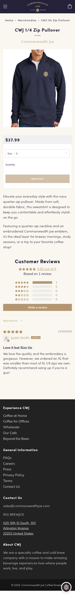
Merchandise (27, 20)
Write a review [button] (37, 307)
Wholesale (11, 427)
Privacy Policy (13, 475)
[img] (12, 332)
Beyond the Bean (16, 439)
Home (9, 20)
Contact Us (11, 486)
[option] (37, 88)
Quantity (10, 164)
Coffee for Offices (16, 421)
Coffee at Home (15, 416)
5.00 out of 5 (46, 269)
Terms (7, 481)
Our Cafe (10, 433)
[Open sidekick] (66, 587)
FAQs (7, 458)
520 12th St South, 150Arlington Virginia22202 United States (19, 527)
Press (7, 469)
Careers (9, 463)
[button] (22, 282)
